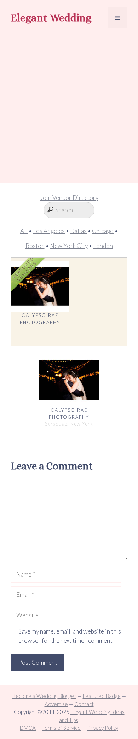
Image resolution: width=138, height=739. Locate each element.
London (103, 245)
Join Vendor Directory (69, 197)
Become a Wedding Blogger (44, 696)
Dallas (78, 231)
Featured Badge (102, 696)
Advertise (56, 704)
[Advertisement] (69, 106)
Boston (35, 245)
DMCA (28, 727)
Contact (84, 704)
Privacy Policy (102, 727)
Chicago (103, 231)
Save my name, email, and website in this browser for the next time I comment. (69, 636)
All (24, 231)
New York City (69, 245)
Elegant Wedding (51, 18)
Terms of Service (61, 727)
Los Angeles (49, 231)
